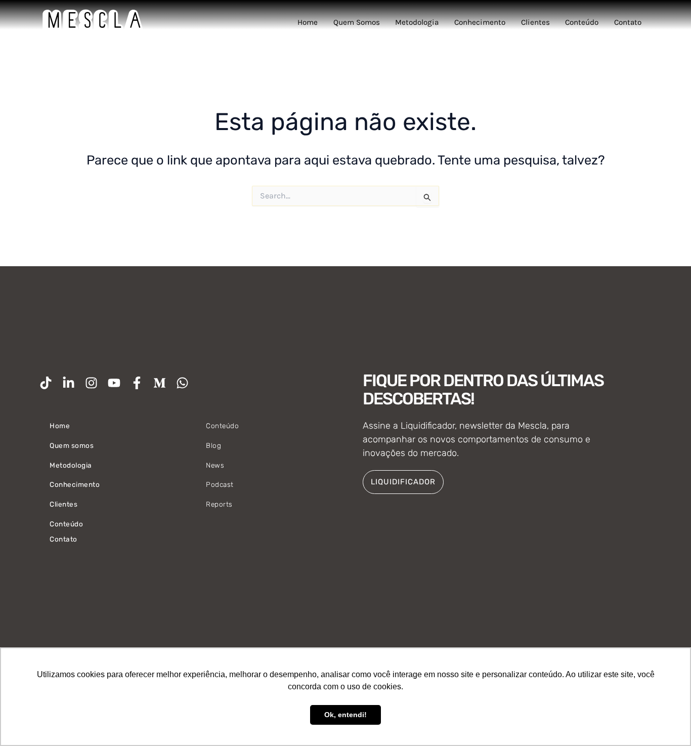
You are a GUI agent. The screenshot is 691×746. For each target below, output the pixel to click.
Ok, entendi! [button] (345, 715)
